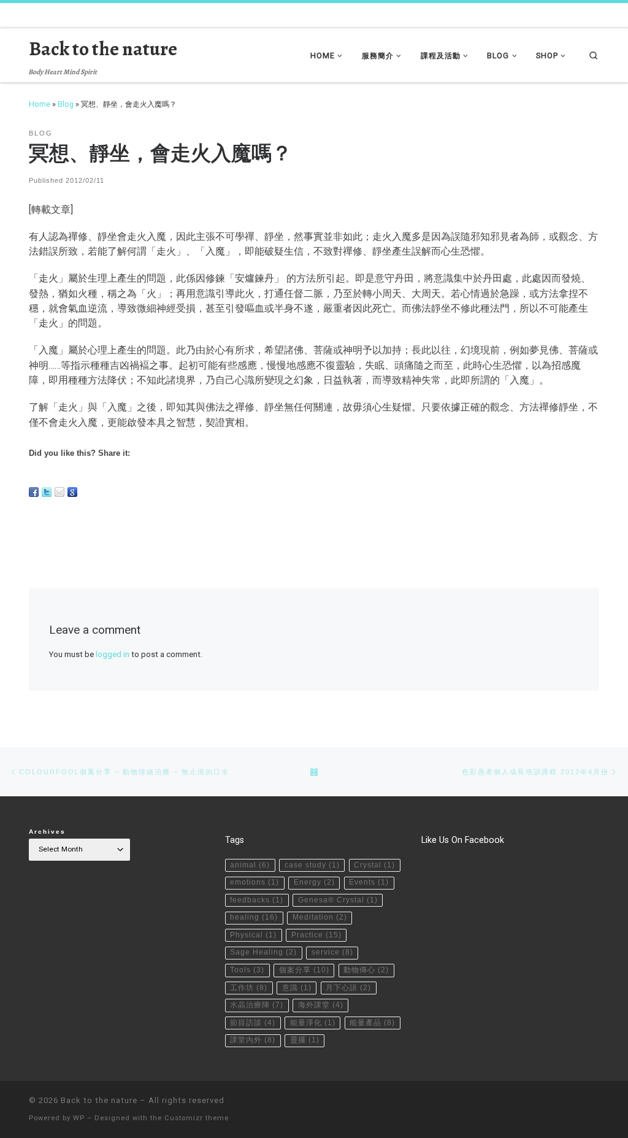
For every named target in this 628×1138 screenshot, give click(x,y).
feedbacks (256, 900)
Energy (314, 882)
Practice (316, 935)
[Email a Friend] (59, 492)
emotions (254, 882)
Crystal (374, 865)
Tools (247, 970)
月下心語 (348, 987)
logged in (112, 654)
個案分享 (304, 970)
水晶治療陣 (256, 1005)
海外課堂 (320, 1005)
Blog (66, 104)
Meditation (320, 917)
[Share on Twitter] (47, 492)
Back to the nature (99, 1100)
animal (250, 865)
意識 (297, 987)
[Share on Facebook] (34, 492)
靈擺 (305, 1040)
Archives (47, 831)
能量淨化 (312, 1022)
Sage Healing (263, 952)
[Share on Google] (72, 492)
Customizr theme (196, 1118)
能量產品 (372, 1022)
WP (79, 1118)
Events (369, 882)
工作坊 (248, 987)
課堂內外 (252, 1040)
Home (39, 104)
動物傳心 (366, 970)
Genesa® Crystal (338, 900)
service (332, 952)
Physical (253, 935)
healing (254, 917)
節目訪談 (252, 1022)
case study (312, 865)
